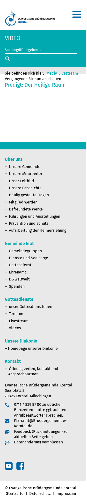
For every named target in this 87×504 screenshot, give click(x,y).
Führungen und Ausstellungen (34, 216)
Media (51, 73)
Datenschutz (40, 493)
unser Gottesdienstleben (30, 306)
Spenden (17, 286)
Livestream (68, 73)
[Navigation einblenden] (76, 16)
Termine (16, 313)
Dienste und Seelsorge (28, 258)
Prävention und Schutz (28, 223)
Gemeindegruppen (25, 251)
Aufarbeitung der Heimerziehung (37, 230)
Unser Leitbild (21, 181)
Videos (15, 328)
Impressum (66, 493)
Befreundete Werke (26, 209)
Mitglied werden (23, 202)
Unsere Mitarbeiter (25, 173)
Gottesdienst (20, 265)
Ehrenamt (17, 272)
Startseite (14, 493)
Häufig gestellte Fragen (29, 195)
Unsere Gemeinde (24, 166)
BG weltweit (19, 279)
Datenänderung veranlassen (38, 442)
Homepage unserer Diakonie (33, 348)
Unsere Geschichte (25, 188)
